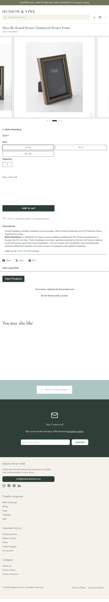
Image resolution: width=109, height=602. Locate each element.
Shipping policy (9, 534)
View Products (13, 278)
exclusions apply (75, 431)
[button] (54, 295)
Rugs (4, 510)
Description (8, 226)
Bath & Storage (9, 502)
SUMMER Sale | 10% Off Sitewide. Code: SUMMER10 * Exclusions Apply (54, 2)
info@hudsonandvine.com (28, 479)
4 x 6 (28, 147)
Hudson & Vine (18, 11)
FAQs (5, 542)
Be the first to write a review (54, 295)
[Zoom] (91, 114)
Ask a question (10, 267)
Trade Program (9, 546)
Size (4, 141)
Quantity (7, 159)
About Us (6, 565)
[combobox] (46, 17)
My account (7, 550)
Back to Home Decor (56, 389)
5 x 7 (80, 147)
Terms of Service (10, 574)
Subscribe (80, 442)
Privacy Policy (9, 570)
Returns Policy (9, 538)
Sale (4, 518)
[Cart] (100, 17)
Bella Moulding (13, 129)
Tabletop (6, 514)
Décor (5, 506)
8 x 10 (28, 153)
